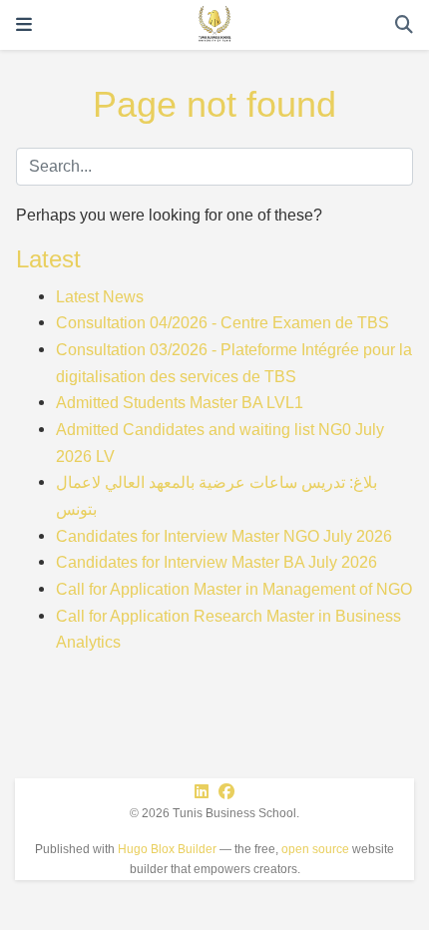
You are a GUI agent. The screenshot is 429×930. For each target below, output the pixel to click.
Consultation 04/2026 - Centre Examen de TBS (222, 322)
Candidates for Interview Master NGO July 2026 (224, 536)
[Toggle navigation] (24, 25)
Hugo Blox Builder (167, 849)
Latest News (100, 296)
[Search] (404, 25)
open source (315, 849)
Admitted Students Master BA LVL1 (179, 402)
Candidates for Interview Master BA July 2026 (216, 562)
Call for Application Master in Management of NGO (234, 589)
